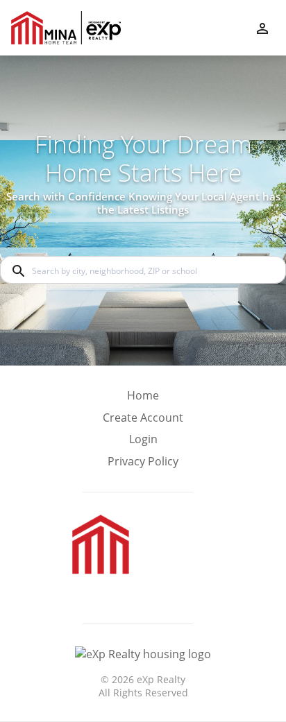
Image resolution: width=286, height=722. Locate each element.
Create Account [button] (143, 418)
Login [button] (143, 439)
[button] (143, 443)
